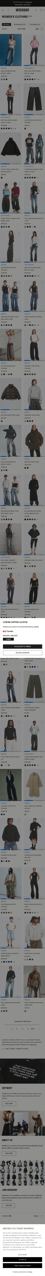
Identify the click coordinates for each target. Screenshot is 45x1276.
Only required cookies (23, 1266)
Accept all (22, 1259)
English (8, 639)
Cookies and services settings (22, 1272)
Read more (22, 1255)
